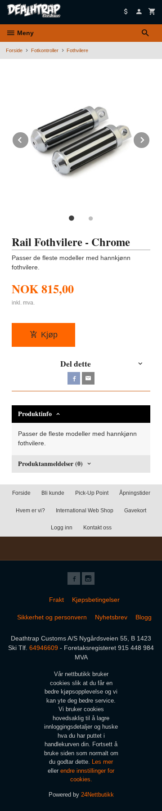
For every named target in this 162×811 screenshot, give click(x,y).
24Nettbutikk (97, 794)
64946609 (43, 647)
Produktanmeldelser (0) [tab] (50, 463)
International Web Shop (84, 510)
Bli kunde (52, 493)
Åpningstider (134, 493)
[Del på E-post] (88, 378)
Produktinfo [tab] (35, 413)
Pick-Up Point (91, 493)
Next (149, 138)
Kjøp (49, 334)
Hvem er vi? (30, 510)
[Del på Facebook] (74, 378)
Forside (14, 50)
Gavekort (135, 510)
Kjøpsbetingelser (96, 599)
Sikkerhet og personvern (52, 617)
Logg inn (61, 527)
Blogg (143, 617)
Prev (28, 138)
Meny (24, 32)
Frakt (56, 599)
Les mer (102, 761)
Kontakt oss (97, 527)
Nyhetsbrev (111, 617)
